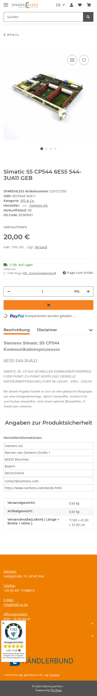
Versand (41, 247)
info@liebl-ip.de (16, 605)
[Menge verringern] (9, 291)
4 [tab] (55, 148)
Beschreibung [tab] (17, 330)
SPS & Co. (27, 201)
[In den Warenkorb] (7, 47)
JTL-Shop (56, 690)
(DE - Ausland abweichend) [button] (39, 273)
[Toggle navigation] (6, 3)
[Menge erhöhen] (88, 291)
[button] (71, 5)
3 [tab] (50, 148)
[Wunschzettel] (80, 5)
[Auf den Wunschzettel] (84, 60)
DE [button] (58, 4)
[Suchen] (88, 17)
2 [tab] (46, 148)
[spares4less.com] (25, 5)
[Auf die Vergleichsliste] (72, 60)
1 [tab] (41, 148)
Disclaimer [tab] (47, 330)
